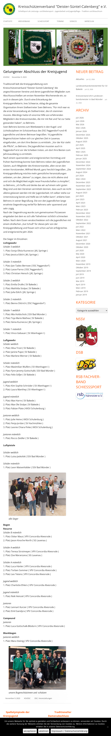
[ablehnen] (107, 727)
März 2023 (80, 206)
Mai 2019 (80, 281)
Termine (60, 21)
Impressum (89, 21)
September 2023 (83, 189)
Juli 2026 (80, 117)
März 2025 (80, 151)
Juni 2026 (80, 121)
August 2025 (81, 141)
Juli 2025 (80, 145)
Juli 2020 (80, 250)
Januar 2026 (81, 131)
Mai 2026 (80, 124)
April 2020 (80, 257)
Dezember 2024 (83, 162)
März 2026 (80, 128)
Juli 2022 (80, 226)
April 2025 (80, 148)
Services (73, 21)
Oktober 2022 (82, 219)
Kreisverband (24, 21)
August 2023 (81, 192)
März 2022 (80, 230)
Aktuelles (80, 79)
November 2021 (83, 233)
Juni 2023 (80, 199)
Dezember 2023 (83, 182)
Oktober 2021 (82, 237)
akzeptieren (30, 731)
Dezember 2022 (83, 213)
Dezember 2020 (83, 243)
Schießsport (43, 21)
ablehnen (43, 731)
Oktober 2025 (82, 138)
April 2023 (80, 202)
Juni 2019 (80, 277)
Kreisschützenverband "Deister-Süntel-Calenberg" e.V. (62, 6)
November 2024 (83, 165)
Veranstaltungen (45, 698)
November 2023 (83, 185)
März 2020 (80, 260)
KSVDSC (6, 77)
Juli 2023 (80, 196)
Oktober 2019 (82, 267)
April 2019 (80, 284)
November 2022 (83, 216)
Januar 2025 (81, 158)
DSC (36, 698)
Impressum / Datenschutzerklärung (69, 731)
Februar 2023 (82, 209)
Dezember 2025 (83, 134)
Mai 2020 (80, 254)
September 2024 (83, 169)
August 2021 (81, 240)
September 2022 (83, 223)
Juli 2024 (80, 175)
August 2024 (81, 172)
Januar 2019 (81, 294)
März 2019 (80, 288)
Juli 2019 (80, 274)
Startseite (7, 21)
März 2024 (80, 179)
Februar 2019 (82, 291)
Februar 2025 (82, 155)
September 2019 (83, 271)
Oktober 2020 (82, 247)
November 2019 (83, 264)
